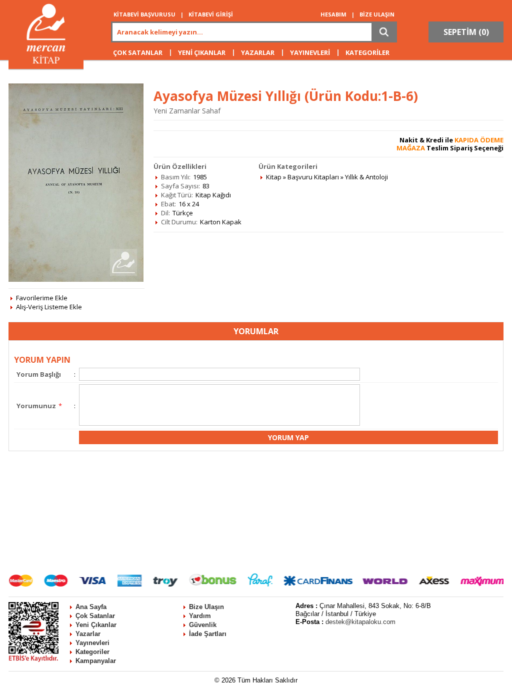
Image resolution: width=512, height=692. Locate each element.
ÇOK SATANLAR (137, 52)
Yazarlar (88, 634)
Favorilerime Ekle (42, 297)
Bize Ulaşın (206, 607)
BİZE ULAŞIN (377, 14)
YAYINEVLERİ (310, 52)
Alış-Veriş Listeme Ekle (49, 306)
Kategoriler (93, 652)
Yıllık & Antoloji (366, 176)
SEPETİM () (466, 31)
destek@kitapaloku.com (361, 622)
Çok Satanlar (95, 616)
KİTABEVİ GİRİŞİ (210, 14)
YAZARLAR (257, 52)
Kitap (274, 176)
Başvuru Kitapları (313, 176)
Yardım (200, 616)
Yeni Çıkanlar (96, 625)
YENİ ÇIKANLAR (202, 52)
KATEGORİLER (368, 52)
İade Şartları (207, 634)
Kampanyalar (96, 661)
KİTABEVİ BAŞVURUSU (145, 14)
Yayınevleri (93, 643)
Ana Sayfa (91, 607)
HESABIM (333, 14)
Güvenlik (202, 625)
